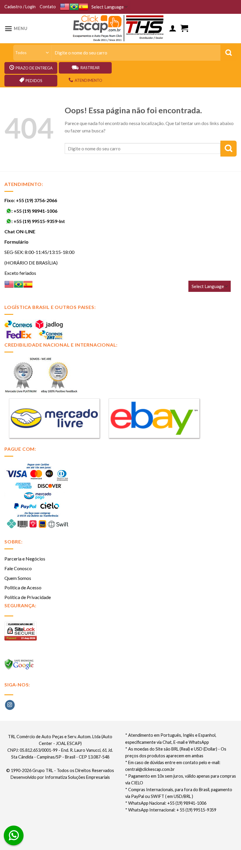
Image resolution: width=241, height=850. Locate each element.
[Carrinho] (184, 28)
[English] (64, 7)
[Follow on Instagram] (10, 705)
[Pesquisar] (228, 53)
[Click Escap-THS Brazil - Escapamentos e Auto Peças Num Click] (119, 28)
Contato (48, 6)
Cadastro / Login (20, 6)
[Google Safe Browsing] (19, 666)
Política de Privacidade (27, 597)
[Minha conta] (172, 28)
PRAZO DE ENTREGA (34, 68)
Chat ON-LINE (19, 231)
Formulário (16, 241)
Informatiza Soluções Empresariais (77, 777)
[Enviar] (228, 149)
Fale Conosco (18, 568)
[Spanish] (83, 7)
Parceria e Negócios (24, 558)
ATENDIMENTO (88, 80)
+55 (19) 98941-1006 (35, 211)
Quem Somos (17, 578)
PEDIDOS (34, 80)
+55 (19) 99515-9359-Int (39, 221)
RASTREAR (90, 67)
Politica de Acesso (22, 587)
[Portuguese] (74, 7)
